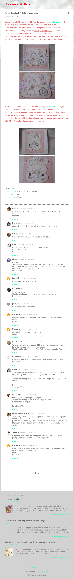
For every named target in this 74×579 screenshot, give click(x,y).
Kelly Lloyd (17, 289)
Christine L (17, 369)
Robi (14, 244)
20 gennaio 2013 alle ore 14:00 (30, 369)
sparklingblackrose (20, 413)
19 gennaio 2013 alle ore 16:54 (30, 356)
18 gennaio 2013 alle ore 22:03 (29, 329)
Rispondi (15, 219)
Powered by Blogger (37, 567)
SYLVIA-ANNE (18, 342)
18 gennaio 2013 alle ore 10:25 (27, 208)
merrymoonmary (43, 571)
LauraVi (15, 278)
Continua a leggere (59, 515)
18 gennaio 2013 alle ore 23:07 (33, 342)
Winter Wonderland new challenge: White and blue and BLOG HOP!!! (30, 542)
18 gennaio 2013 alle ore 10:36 (26, 223)
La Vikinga (16, 395)
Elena (14, 223)
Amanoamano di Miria (18, 4)
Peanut (15, 208)
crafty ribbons (10, 191)
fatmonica (16, 357)
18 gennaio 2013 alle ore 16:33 (27, 259)
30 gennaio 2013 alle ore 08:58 (29, 445)
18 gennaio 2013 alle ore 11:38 (23, 234)
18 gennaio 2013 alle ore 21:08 (29, 314)
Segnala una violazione (37, 575)
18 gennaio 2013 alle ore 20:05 (26, 303)
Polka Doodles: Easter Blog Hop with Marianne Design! (25, 521)
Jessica (15, 432)
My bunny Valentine (12, 499)
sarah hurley (10, 197)
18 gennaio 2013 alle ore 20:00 (31, 289)
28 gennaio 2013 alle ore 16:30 (27, 432)
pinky (14, 304)
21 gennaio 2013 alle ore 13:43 (30, 394)
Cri (13, 234)
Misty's (15, 259)
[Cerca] (71, 5)
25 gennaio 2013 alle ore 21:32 (37, 413)
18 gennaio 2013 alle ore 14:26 (25, 244)
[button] (68, 13)
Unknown (16, 314)
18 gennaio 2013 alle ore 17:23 (28, 278)
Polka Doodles (56, 22)
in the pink (9, 194)
